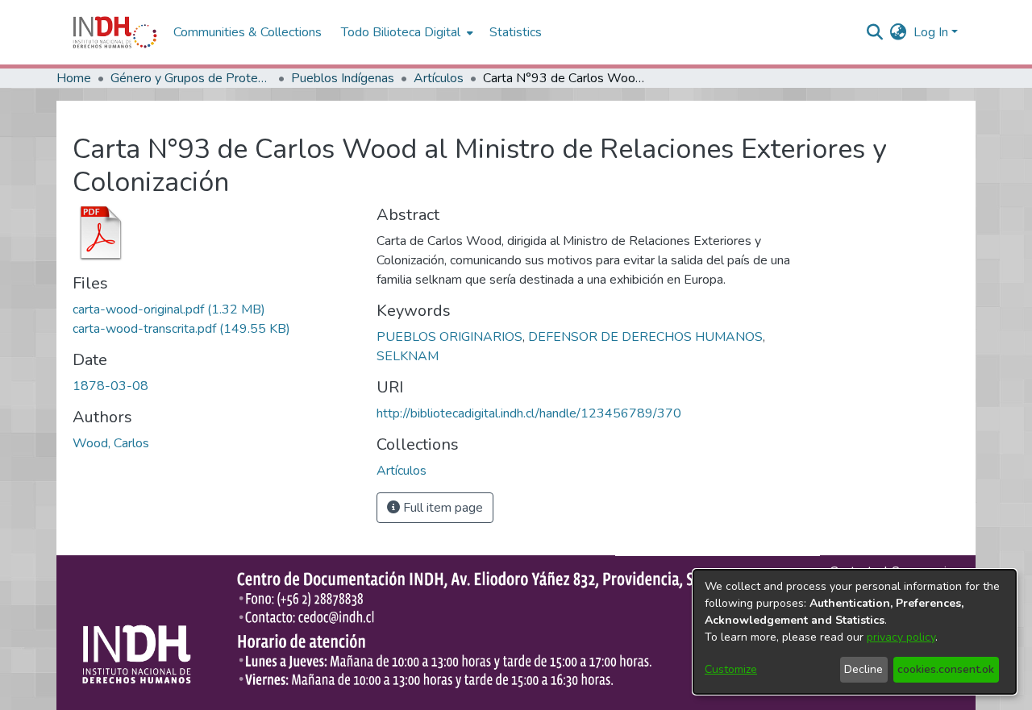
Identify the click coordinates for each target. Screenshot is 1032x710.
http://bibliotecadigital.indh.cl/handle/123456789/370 (529, 413)
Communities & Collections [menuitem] (247, 32)
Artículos (439, 78)
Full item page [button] (441, 508)
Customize (731, 669)
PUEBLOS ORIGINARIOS (449, 337)
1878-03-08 (110, 386)
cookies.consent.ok (945, 669)
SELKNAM (408, 356)
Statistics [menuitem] (515, 32)
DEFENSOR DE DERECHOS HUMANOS (645, 337)
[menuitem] (898, 32)
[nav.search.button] (875, 32)
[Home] (115, 32)
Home (73, 78)
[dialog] (854, 632)
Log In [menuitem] (930, 32)
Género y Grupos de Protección (191, 78)
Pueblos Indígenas (342, 78)
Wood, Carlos (111, 443)
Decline (863, 669)
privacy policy (901, 637)
